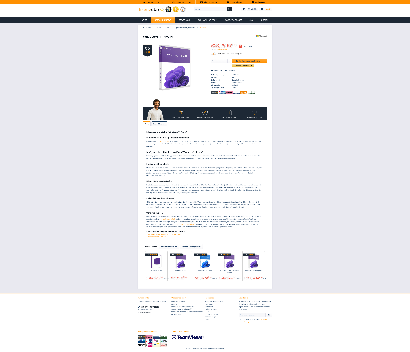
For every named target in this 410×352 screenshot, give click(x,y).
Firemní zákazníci (236, 2)
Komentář (231, 71)
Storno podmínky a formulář (181, 309)
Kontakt (174, 304)
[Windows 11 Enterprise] (253, 261)
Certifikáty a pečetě (212, 314)
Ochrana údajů (210, 317)
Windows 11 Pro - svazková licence (229, 272)
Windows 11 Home (205, 271)
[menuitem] (213, 9)
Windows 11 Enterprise (253, 271)
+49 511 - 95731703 (150, 307)
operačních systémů (168, 219)
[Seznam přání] (243, 9)
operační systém (163, 141)
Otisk (207, 319)
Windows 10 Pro (156, 271)
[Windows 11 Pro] (180, 261)
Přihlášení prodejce (178, 302)
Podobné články (151, 247)
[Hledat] (229, 9)
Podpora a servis (211, 309)
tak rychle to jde (159, 124)
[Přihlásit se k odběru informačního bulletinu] (268, 315)
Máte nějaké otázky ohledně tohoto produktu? (164, 234)
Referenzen (209, 307)
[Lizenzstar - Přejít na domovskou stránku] (152, 9)
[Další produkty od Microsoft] (261, 38)
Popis (147, 124)
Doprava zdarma (222, 49)
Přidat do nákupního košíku (248, 61)
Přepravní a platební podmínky (182, 307)
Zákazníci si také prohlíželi (191, 247)
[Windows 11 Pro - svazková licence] (229, 261)
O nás (207, 312)
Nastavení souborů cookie (214, 302)
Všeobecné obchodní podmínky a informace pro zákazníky (187, 313)
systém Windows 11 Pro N (186, 224)
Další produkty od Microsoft (158, 236)
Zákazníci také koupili (169, 247)
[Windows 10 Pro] (156, 261)
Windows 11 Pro (180, 271)
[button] (243, 66)
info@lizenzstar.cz (210, 2)
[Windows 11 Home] (205, 261)
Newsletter (209, 304)
